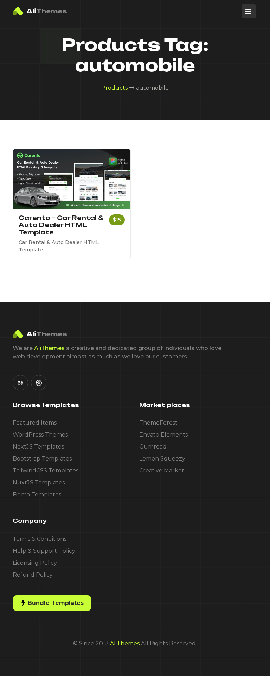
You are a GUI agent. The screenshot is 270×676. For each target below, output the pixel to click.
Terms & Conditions (39, 539)
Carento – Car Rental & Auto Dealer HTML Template (61, 225)
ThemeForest (158, 422)
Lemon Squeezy (162, 458)
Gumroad (153, 446)
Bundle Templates (55, 603)
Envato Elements (163, 434)
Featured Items (35, 422)
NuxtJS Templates (39, 482)
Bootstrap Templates (42, 458)
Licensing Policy (35, 562)
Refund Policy (33, 574)
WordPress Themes (40, 434)
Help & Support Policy (44, 550)
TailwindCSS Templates (45, 470)
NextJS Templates (38, 446)
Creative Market (161, 470)
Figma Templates (37, 494)
